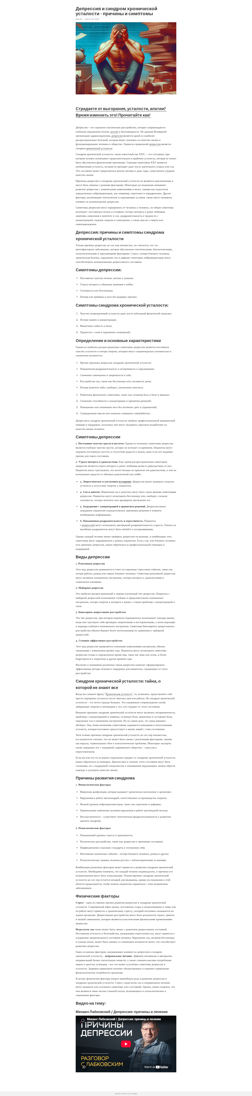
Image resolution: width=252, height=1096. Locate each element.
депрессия (117, 135)
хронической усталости (99, 148)
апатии (114, 131)
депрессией (88, 525)
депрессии (155, 144)
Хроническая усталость (118, 694)
